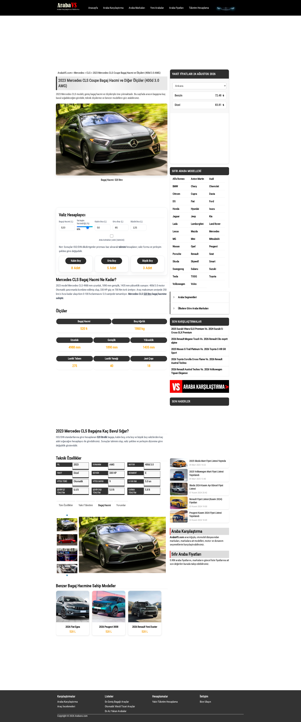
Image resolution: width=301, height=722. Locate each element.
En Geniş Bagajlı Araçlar (117, 701)
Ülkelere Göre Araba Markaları (193, 308)
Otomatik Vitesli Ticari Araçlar (120, 706)
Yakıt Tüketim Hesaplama (165, 701)
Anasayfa (93, 7)
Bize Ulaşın (205, 701)
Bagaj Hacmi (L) (66, 221)
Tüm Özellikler (66, 505)
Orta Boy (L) (118, 221)
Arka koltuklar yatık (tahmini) (112, 240)
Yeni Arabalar (157, 7)
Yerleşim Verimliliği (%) (83, 222)
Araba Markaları (137, 7)
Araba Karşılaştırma (113, 7)
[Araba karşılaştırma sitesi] (199, 391)
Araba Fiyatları (176, 7)
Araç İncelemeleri (66, 706)
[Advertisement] (146, 41)
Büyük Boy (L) (137, 221)
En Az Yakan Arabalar (115, 711)
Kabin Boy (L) (101, 221)
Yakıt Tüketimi (86, 505)
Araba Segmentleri (187, 297)
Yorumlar (121, 505)
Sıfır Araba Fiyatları (186, 554)
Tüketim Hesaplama (199, 7)
